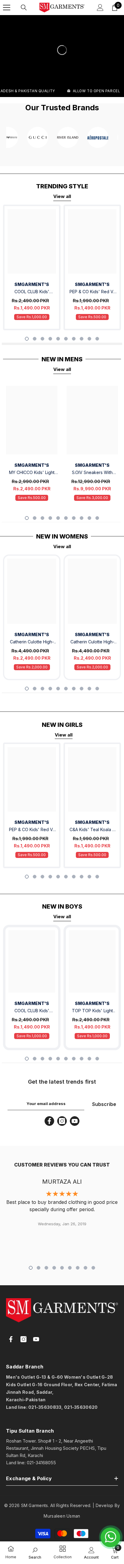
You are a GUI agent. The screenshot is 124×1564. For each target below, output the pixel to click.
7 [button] (74, 339)
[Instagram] (62, 1121)
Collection (63, 1557)
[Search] (23, 7)
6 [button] (66, 339)
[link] (11, 1549)
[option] (32, 267)
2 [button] (34, 339)
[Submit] (101, 1420)
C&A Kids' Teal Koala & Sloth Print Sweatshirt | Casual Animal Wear (92, 830)
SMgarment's (31, 634)
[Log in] (100, 7)
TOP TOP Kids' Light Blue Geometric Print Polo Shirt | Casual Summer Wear (92, 1011)
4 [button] (50, 339)
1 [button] (27, 339)
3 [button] (42, 339)
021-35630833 (44, 1407)
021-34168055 (41, 1462)
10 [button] (97, 339)
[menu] (6, 7)
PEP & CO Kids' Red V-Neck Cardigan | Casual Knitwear (92, 292)
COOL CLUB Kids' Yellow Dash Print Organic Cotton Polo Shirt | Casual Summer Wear (31, 292)
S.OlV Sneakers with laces (92, 473)
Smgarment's (31, 284)
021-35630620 (81, 1407)
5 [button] (58, 339)
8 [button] (81, 339)
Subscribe (104, 1104)
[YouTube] (74, 1121)
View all (62, 196)
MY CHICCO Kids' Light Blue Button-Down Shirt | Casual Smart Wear (32, 473)
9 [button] (89, 339)
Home (10, 1557)
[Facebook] (49, 1121)
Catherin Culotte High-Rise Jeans (32, 642)
